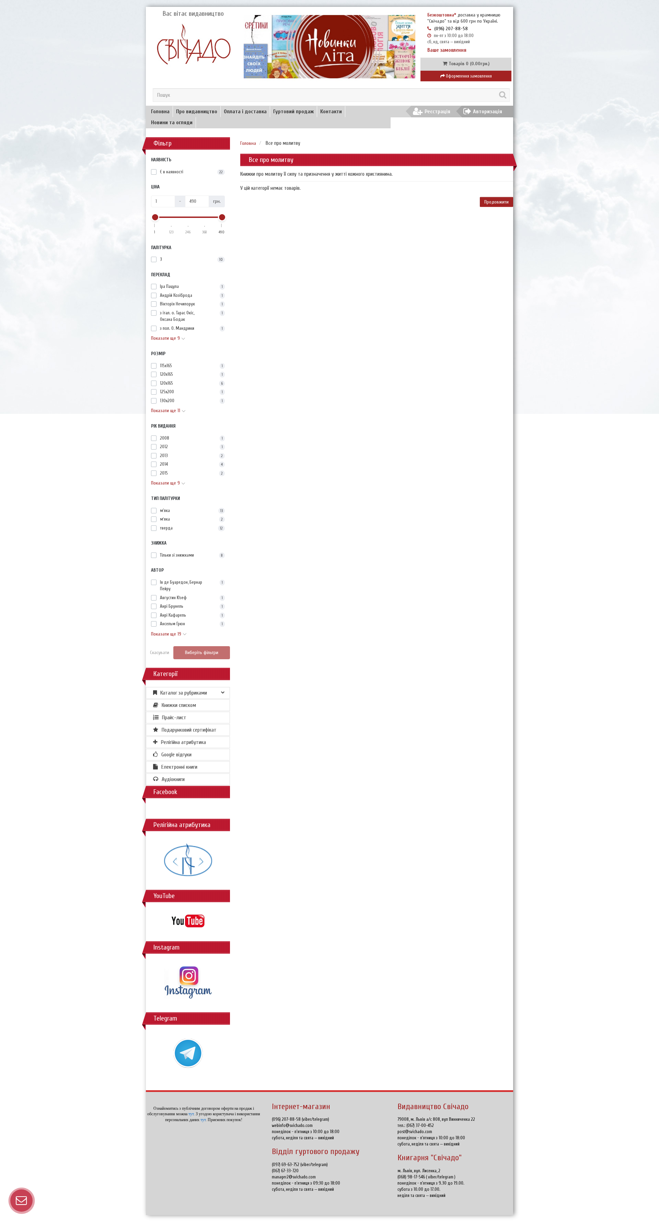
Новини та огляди (172, 122)
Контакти (331, 111)
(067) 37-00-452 (420, 1125)
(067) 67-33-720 (285, 1170)
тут (191, 1114)
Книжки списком (179, 705)
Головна (160, 111)
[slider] (155, 217)
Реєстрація (437, 111)
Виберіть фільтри (201, 652)
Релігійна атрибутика (183, 742)
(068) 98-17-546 (411, 1176)
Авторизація (487, 111)
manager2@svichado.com (294, 1176)
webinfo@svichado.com (292, 1125)
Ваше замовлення (446, 50)
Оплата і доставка (245, 111)
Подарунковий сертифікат (189, 730)
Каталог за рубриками (183, 693)
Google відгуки (176, 755)
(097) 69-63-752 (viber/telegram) (300, 1164)
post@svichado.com (414, 1131)
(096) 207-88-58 (451, 29)
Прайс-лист (174, 717)
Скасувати (159, 652)
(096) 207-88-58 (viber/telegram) (300, 1119)
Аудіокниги (173, 779)
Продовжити (496, 202)
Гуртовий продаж (293, 111)
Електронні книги (179, 767)
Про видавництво (196, 111)
